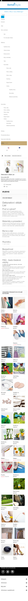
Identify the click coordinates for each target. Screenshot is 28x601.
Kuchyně (3, 21)
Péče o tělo (8, 68)
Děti (4, 34)
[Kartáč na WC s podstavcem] (7, 517)
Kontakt (23, 9)
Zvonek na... (3, 376)
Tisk (7, 186)
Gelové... (15, 557)
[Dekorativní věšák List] (7, 163)
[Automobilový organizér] (19, 500)
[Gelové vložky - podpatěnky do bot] (19, 550)
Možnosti (8, 9)
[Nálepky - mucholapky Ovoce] (7, 451)
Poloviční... (15, 343)
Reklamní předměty (13, 96)
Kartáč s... (3, 310)
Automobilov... (16, 507)
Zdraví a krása (7, 50)
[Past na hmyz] (19, 484)
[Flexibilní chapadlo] (19, 517)
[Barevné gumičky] (19, 303)
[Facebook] (3, 572)
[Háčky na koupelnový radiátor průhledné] (19, 352)
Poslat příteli (8, 184)
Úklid (2, 26)
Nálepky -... (3, 458)
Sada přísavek (4, 409)
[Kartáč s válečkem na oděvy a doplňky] (7, 303)
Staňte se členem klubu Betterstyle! (14, 12)
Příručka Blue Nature (5, 135)
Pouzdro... (3, 475)
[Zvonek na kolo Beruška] (7, 369)
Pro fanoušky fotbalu (8, 37)
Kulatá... (3, 557)
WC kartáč (3, 392)
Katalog (2, 131)
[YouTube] (8, 572)
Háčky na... (3, 359)
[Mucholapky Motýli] (19, 434)
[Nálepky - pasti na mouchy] (19, 451)
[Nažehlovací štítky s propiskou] (19, 467)
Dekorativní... (4, 507)
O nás (4, 9)
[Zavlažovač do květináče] (7, 434)
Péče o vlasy (9, 75)
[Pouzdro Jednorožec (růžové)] (7, 467)
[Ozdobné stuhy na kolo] (19, 319)
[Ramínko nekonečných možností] (7, 533)
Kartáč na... (3, 524)
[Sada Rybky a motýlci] (19, 369)
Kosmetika (6, 64)
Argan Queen (9, 82)
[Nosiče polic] (19, 533)
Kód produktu (4, 177)
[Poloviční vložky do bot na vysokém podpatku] (19, 336)
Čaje (5, 61)
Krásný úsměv (7, 53)
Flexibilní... (15, 524)
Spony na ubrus (16, 409)
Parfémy (8, 78)
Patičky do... (4, 326)
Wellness (3, 42)
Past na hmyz (16, 491)
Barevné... (15, 310)
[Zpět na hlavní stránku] (2, 156)
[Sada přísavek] (7, 401)
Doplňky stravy (7, 46)
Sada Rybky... (16, 376)
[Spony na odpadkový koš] (7, 418)
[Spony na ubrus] (19, 401)
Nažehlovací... (16, 475)
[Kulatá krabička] (7, 550)
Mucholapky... (16, 442)
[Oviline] (14, 143)
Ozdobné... (15, 326)
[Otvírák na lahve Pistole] (19, 418)
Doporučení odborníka (5, 139)
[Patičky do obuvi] (7, 319)
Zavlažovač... (4, 442)
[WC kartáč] (7, 385)
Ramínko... (3, 540)
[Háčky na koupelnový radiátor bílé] (7, 352)
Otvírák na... (16, 425)
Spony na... (3, 425)
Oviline (7, 86)
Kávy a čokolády (7, 57)
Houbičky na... (16, 392)
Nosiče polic (16, 540)
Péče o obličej (9, 71)
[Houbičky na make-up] (19, 385)
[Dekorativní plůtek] (7, 500)
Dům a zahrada (4, 30)
